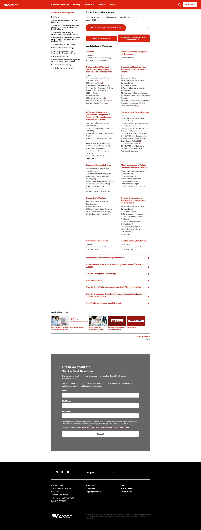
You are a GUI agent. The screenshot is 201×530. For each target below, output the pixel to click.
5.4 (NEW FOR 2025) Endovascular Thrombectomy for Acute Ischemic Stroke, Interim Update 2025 (133, 138)
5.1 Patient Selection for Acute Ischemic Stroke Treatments (134, 124)
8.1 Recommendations (94, 207)
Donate (191, 4)
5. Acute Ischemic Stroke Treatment (64, 44)
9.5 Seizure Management (130, 227)
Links (123, 485)
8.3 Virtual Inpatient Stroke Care (97, 214)
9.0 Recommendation (129, 211)
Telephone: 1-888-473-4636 (62, 498)
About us (90, 485)
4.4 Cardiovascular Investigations (97, 143)
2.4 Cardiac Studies (93, 96)
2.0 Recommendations (94, 83)
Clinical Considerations (129, 106)
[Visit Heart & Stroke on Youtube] (68, 472)
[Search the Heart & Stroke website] (179, 4)
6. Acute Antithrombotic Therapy (62, 48)
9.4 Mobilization (126, 224)
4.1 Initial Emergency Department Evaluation (97, 129)
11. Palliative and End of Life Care (62, 68)
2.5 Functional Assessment (95, 98)
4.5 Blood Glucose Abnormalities (97, 146)
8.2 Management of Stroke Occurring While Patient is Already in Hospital (99, 210)
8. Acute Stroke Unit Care (60, 56)
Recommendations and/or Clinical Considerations (97, 79)
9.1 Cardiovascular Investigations (132, 214)
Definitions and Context (129, 78)
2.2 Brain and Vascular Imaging (96, 90)
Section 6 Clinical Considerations (97, 191)
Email (64, 390)
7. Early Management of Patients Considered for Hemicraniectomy (63, 52)
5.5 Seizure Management (130, 143)
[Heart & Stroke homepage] (13, 5)
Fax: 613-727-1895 (58, 501)
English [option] (90, 472)
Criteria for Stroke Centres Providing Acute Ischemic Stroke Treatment (98, 59)
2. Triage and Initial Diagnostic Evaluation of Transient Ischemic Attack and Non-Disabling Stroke (65, 27)
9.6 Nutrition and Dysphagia (130, 229)
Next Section (143, 336)
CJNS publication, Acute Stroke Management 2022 (133, 38)
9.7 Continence (126, 232)
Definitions (55, 17)
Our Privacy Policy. (122, 427)
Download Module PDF (101, 38)
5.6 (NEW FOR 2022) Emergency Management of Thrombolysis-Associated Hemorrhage (133, 148)
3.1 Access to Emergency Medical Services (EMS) (132, 89)
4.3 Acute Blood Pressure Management (99, 138)
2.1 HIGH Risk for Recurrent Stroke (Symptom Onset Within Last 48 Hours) (100, 86)
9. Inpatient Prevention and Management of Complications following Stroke (65, 60)
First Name (66, 401)
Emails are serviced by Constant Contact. (95, 427)
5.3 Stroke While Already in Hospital (133, 133)
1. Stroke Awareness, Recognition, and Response (64, 21)
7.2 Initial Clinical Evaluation (130, 179)
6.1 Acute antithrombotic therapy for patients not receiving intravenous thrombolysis (98, 176)
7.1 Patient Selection (128, 176)
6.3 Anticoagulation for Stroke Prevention (96, 187)
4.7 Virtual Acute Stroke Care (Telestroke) (96, 157)
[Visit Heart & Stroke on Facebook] (52, 472)
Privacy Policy (127, 488)
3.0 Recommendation (129, 85)
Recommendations (128, 58)
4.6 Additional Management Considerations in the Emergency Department (97, 150)
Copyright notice (93, 491)
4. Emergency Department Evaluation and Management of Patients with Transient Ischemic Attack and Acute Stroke (98, 116)
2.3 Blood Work (91, 93)
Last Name (66, 411)
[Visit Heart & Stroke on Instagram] (56, 472)
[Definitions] (147, 27)
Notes (88, 75)
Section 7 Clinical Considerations (132, 186)
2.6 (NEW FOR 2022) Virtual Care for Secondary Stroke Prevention (99, 102)
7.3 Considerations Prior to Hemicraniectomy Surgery (130, 182)
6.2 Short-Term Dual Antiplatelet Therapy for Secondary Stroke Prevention (100, 182)
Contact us (90, 488)
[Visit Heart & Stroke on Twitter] (62, 472)
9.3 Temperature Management (132, 222)
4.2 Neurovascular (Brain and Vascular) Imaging (99, 134)
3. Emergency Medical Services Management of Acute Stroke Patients (64, 33)
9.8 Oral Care (125, 234)
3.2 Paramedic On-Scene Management (135, 93)
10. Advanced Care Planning (61, 65)
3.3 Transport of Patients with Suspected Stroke (135, 97)
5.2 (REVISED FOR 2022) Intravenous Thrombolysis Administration (134, 129)
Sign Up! (100, 434)
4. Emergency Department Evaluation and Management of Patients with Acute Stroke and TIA (66, 39)
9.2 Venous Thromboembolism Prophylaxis (132, 218)
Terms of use (126, 491)
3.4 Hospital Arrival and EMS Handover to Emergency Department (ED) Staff (135, 102)
